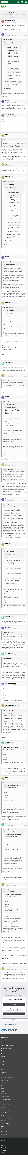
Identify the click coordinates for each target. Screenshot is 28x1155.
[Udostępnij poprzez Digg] (6, 1030)
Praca (2, 1088)
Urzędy (2, 1126)
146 (26, 1019)
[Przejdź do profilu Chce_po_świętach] (2, 21)
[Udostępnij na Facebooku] (4, 1030)
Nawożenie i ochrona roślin (7, 1077)
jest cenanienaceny (10, 374)
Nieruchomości (4, 1080)
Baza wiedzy (4, 1042)
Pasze (2, 1085)
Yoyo (6, 134)
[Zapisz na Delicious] (9, 1030)
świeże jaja (8, 34)
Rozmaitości (4, 1112)
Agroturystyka (4, 1037)
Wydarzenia (4, 1134)
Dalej (23, 17)
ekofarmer (9, 14)
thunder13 (8, 627)
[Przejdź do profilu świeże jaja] (2, 34)
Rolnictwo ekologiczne (6, 1110)
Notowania (3, 1083)
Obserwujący (12, 1019)
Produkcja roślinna (5, 1096)
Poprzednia (5, 17)
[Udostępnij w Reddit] (11, 1030)
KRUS (2, 1069)
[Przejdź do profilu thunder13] (2, 627)
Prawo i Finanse (5, 1094)
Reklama (3, 1143)
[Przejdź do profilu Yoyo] (2, 135)
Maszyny (3, 1075)
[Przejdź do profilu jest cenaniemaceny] (2, 684)
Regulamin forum (5, 1147)
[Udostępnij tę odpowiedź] (25, 22)
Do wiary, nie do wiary (6, 1048)
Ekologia (3, 1056)
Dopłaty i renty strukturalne (7, 1045)
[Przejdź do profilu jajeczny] (2, 654)
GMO (2, 1064)
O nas (2, 1152)
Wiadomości (4, 1131)
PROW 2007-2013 (5, 1102)
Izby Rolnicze (4, 1067)
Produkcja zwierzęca (6, 1099)
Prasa (2, 1091)
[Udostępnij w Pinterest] (16, 1030)
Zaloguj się (14, 1013)
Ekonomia (3, 1059)
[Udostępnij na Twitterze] (2, 1030)
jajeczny (7, 653)
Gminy (2, 1061)
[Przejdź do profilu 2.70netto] (2, 115)
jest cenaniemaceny (10, 683)
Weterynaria (4, 1129)
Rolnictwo (3, 1107)
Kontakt (3, 1140)
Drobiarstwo (23, 14)
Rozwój (3, 1115)
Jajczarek (7, 176)
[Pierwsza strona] (2, 17)
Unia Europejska (5, 1123)
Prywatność (4, 1145)
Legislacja (3, 1072)
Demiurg (7, 362)
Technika (3, 1120)
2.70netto (8, 114)
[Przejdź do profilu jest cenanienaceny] (2, 375)
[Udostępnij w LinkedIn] (13, 1030)
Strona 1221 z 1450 (14, 17)
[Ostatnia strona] (26, 17)
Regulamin (3, 1150)
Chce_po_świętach (10, 20)
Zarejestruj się (14, 1004)
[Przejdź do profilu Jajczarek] (2, 177)
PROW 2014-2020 (5, 1104)
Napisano (10, 22)
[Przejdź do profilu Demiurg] (2, 363)
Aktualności (4, 1040)
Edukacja (3, 1053)
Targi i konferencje (5, 1118)
